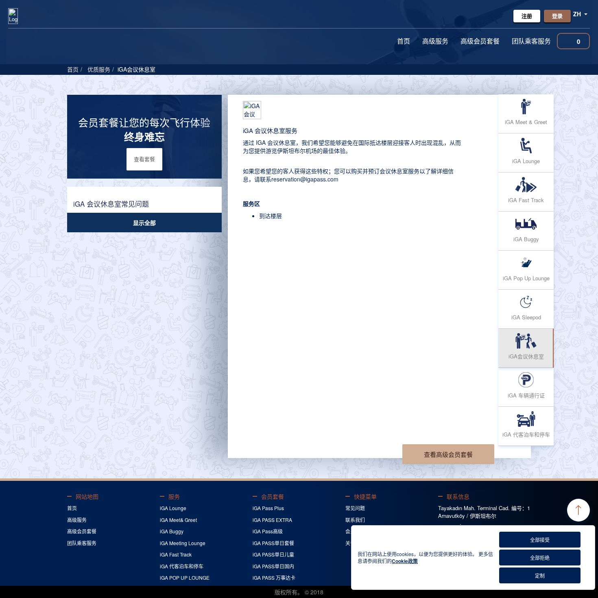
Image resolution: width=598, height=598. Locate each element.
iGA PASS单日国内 (273, 566)
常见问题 (355, 507)
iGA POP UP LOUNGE (185, 577)
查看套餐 (144, 159)
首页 (403, 41)
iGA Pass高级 (268, 531)
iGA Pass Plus (268, 507)
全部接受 (540, 539)
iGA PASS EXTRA (272, 519)
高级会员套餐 (480, 41)
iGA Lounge (173, 507)
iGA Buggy (171, 531)
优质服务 (98, 69)
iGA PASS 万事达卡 (274, 577)
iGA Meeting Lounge (182, 542)
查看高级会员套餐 (448, 454)
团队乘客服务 (531, 41)
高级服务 (435, 41)
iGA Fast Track (176, 554)
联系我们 (355, 519)
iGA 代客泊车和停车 (181, 566)
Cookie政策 (405, 561)
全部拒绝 (540, 557)
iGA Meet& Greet (178, 519)
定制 (540, 575)
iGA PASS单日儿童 (273, 554)
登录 (557, 16)
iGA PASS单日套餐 (273, 542)
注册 (527, 16)
